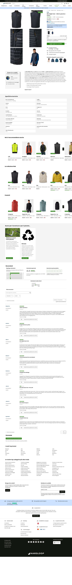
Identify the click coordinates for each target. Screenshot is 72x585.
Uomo (49, 10)
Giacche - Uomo (53, 10)
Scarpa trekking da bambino (26, 472)
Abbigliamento (4, 5)
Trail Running (23, 6)
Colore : (50, 29)
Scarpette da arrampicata (25, 471)
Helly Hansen (23, 453)
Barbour (22, 454)
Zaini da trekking (24, 463)
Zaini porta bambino (24, 475)
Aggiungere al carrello (55, 43)
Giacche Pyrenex (40, 468)
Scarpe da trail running (25, 468)
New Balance (54, 450)
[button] (16, 19)
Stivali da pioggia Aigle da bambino (43, 465)
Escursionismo (17, 5)
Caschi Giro (54, 463)
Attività (50, 5)
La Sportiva (7, 453)
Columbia (38, 450)
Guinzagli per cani (55, 468)
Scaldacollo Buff (55, 472)
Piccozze (22, 465)
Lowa (6, 454)
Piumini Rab (54, 465)
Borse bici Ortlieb (55, 469)
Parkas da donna (8, 463)
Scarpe (10, 5)
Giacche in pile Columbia (41, 471)
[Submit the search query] (61, 3)
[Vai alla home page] (47, 10)
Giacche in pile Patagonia (41, 466)
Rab (48, 12)
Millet (22, 450)
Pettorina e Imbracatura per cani (58, 466)
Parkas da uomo (8, 468)
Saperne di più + (50, 27)
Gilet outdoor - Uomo (60, 10)
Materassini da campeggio (10, 472)
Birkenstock (54, 453)
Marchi (64, 5)
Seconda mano (57, 6)
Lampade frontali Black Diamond (42, 472)
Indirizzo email (44, 489)
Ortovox (6, 450)
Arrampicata (31, 5)
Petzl (53, 454)
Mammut (38, 454)
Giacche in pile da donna (9, 465)
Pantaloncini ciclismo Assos (57, 462)
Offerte (69, 5)
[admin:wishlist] (65, 44)
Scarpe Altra (54, 471)
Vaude (38, 453)
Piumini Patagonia (55, 475)
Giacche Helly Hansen (41, 469)
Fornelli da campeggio (25, 462)
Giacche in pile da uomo (9, 469)
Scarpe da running (24, 469)
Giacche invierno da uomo (10, 466)
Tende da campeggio (9, 471)
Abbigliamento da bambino (41, 462)
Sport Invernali (37, 6)
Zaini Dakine (39, 475)
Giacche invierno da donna (10, 462)
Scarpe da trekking (24, 466)
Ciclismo (45, 5)
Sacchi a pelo (7, 475)
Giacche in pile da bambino (42, 463)
